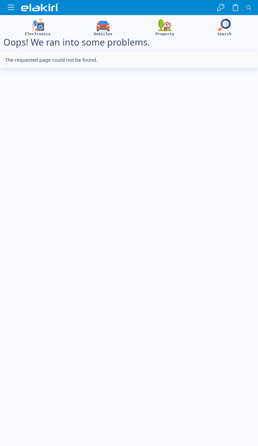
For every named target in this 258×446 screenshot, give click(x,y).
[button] (10, 7)
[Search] (249, 7)
